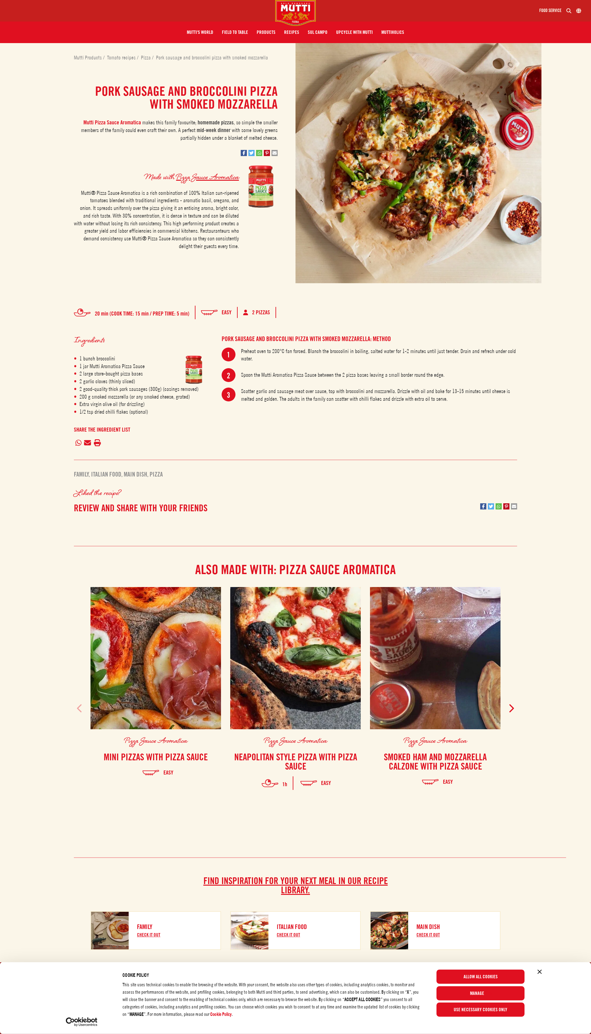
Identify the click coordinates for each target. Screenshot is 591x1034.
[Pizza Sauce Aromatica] (194, 369)
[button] (200, 32)
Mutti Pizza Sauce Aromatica (112, 122)
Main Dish (135, 474)
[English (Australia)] (578, 11)
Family (81, 474)
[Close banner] (539, 972)
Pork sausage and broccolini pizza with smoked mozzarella (212, 57)
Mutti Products (88, 57)
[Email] (88, 443)
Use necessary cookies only (480, 1009)
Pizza (146, 57)
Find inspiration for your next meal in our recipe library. (295, 885)
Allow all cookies (481, 977)
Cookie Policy (220, 1014)
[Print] (97, 443)
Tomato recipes (122, 57)
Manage (477, 993)
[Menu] (140, 11)
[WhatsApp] (78, 443)
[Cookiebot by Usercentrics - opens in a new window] (82, 1022)
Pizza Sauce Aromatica (207, 176)
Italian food (106, 474)
